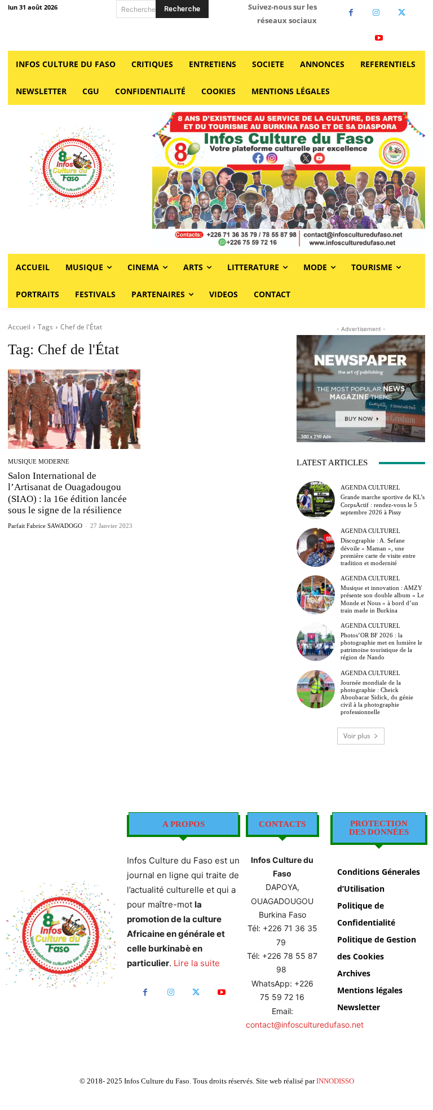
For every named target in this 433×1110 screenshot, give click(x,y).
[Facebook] (351, 13)
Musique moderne (38, 462)
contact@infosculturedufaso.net (305, 1024)
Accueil (19, 327)
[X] (402, 13)
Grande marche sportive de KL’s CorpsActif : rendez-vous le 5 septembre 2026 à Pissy (383, 504)
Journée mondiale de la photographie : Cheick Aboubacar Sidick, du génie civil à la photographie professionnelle (377, 697)
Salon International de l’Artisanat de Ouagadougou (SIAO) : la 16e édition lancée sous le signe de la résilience (67, 493)
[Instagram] (376, 13)
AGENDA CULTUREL (370, 487)
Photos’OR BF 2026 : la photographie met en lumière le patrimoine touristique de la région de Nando (381, 646)
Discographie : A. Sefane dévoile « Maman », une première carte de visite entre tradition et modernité (378, 551)
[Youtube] (379, 38)
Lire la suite (197, 963)
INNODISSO (335, 1081)
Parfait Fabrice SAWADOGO (45, 525)
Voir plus (356, 736)
